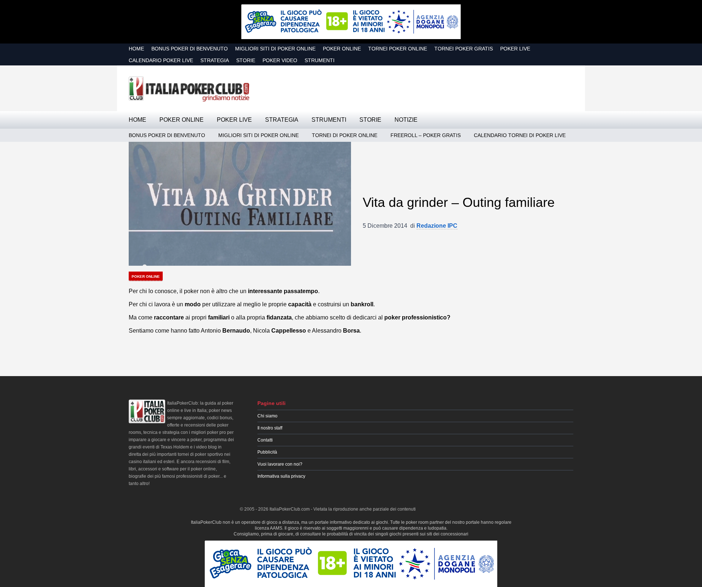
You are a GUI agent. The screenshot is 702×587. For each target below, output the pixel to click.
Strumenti (320, 60)
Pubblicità (267, 452)
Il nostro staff (269, 428)
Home (136, 49)
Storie (245, 60)
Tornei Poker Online (397, 49)
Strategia (214, 60)
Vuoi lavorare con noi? (279, 464)
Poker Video (280, 60)
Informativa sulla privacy (281, 476)
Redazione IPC (436, 226)
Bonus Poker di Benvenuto (189, 49)
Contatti (265, 440)
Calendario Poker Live (161, 60)
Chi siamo (267, 416)
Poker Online (342, 49)
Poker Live (515, 49)
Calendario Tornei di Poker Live (520, 135)
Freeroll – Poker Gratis (425, 135)
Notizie (406, 120)
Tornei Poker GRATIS (463, 49)
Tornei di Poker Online (344, 135)
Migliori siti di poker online (275, 49)
